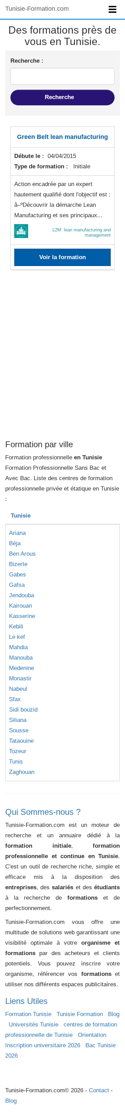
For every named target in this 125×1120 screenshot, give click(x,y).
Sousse (18, 730)
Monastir (20, 678)
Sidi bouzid (23, 709)
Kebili (16, 626)
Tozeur (17, 751)
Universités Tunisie (33, 1024)
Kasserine (22, 616)
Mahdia (18, 647)
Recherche (60, 97)
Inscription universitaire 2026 (42, 1045)
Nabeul (18, 689)
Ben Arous (22, 553)
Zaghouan (21, 772)
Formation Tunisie (28, 1014)
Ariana (17, 533)
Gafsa (17, 585)
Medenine (21, 668)
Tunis (16, 761)
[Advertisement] (62, 370)
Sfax (15, 699)
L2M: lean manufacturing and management (81, 232)
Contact (99, 1090)
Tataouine (21, 741)
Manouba (21, 657)
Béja (14, 543)
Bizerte (18, 564)
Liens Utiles (26, 1001)
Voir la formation (62, 257)
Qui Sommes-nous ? (43, 812)
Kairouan (20, 605)
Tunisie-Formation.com (37, 8)
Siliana (17, 720)
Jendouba (21, 595)
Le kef (17, 637)
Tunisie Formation (80, 1014)
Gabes (17, 574)
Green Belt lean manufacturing (62, 136)
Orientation (92, 1035)
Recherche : (26, 61)
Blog (113, 1014)
